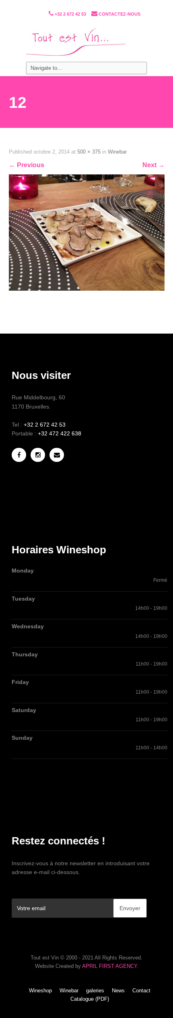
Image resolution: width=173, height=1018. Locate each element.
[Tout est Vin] (86, 42)
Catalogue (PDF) (89, 999)
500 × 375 (89, 152)
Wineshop (40, 991)
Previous (26, 165)
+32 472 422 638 (59, 433)
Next (153, 165)
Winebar (117, 152)
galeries (95, 991)
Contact (141, 991)
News (118, 991)
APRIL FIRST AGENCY (109, 966)
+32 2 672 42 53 (70, 14)
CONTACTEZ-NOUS (119, 14)
